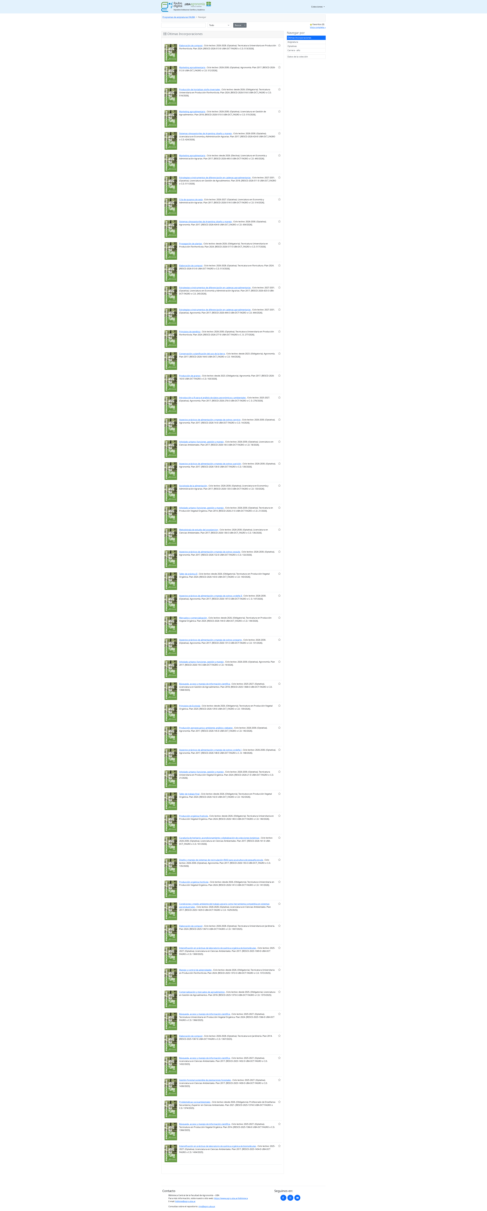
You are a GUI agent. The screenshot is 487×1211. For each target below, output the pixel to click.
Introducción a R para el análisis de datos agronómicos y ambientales (212, 397)
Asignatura (293, 42)
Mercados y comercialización (193, 617)
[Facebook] (283, 1198)
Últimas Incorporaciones (299, 37)
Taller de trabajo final (189, 793)
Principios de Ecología (189, 705)
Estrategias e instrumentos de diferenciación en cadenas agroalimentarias (215, 177)
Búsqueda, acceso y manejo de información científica (204, 683)
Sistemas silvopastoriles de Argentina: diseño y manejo (205, 133)
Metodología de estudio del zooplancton (198, 529)
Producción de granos (190, 375)
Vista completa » (318, 27)
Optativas (292, 46)
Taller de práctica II (188, 573)
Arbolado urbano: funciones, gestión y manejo (201, 441)
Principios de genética (189, 331)
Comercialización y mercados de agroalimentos (202, 992)
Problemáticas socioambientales (194, 1102)
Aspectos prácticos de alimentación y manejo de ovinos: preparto (210, 639)
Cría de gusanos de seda (191, 199)
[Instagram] (290, 1198)
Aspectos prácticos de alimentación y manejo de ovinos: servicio (210, 419)
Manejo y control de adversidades (195, 970)
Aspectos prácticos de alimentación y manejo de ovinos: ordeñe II (210, 595)
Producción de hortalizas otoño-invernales (199, 89)
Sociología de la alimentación (193, 485)
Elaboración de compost (191, 45)
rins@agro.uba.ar (206, 1206)
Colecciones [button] (317, 6)
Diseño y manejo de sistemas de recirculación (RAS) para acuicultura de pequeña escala (221, 859)
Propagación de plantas (190, 243)
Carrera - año (294, 50)
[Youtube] (297, 1198)
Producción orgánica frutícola (193, 816)
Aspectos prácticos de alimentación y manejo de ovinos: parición (210, 463)
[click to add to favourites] (279, 45)
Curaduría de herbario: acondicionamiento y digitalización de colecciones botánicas (219, 837)
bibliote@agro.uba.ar (185, 1201)
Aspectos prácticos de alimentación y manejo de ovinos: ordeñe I (210, 749)
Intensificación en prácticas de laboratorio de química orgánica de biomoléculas (217, 948)
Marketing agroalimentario (192, 67)
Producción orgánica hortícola (193, 882)
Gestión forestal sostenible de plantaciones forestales (205, 1080)
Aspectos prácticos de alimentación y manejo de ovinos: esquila (209, 551)
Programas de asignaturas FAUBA (178, 17)
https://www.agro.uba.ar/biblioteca (231, 1198)
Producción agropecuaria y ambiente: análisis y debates (206, 727)
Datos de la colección (298, 56)
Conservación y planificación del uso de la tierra (202, 353)
